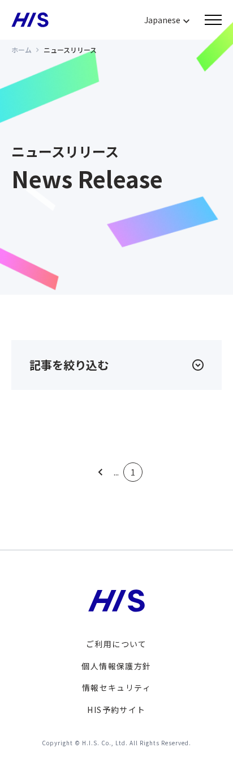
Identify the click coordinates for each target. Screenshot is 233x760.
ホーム (21, 49)
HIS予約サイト (116, 709)
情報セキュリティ (116, 687)
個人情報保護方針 (116, 666)
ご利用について (116, 643)
